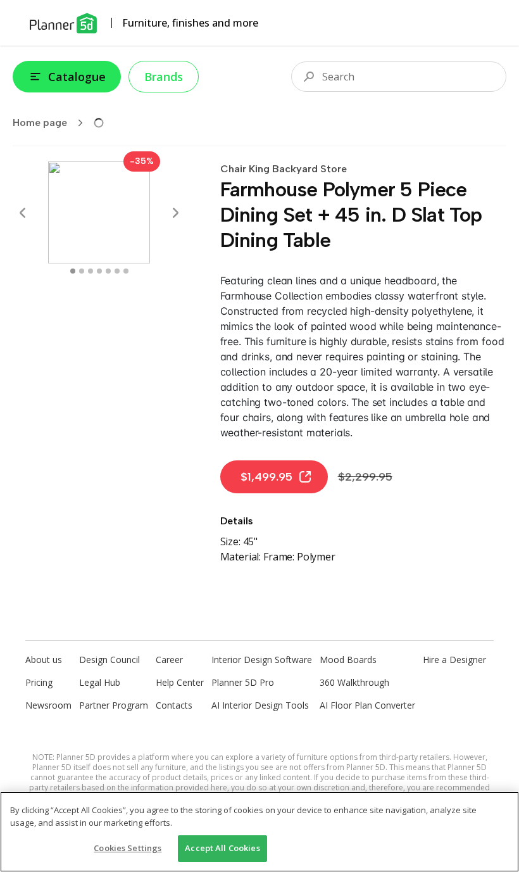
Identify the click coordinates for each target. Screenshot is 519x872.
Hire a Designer (454, 660)
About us (43, 660)
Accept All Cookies (222, 848)
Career (169, 660)
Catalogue (77, 76)
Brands (163, 76)
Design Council (109, 660)
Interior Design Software (261, 660)
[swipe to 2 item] (90, 271)
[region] (259, 832)
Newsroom (48, 705)
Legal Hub (99, 682)
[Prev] (23, 213)
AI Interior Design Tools (260, 705)
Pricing (39, 682)
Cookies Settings (127, 848)
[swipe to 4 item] (108, 271)
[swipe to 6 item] (125, 271)
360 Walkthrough (354, 682)
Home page (40, 123)
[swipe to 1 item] (81, 271)
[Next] (175, 213)
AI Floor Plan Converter (367, 705)
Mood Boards (348, 660)
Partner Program (113, 705)
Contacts (174, 705)
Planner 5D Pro (242, 682)
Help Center (180, 682)
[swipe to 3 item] (99, 271)
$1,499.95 (266, 477)
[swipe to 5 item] (117, 271)
